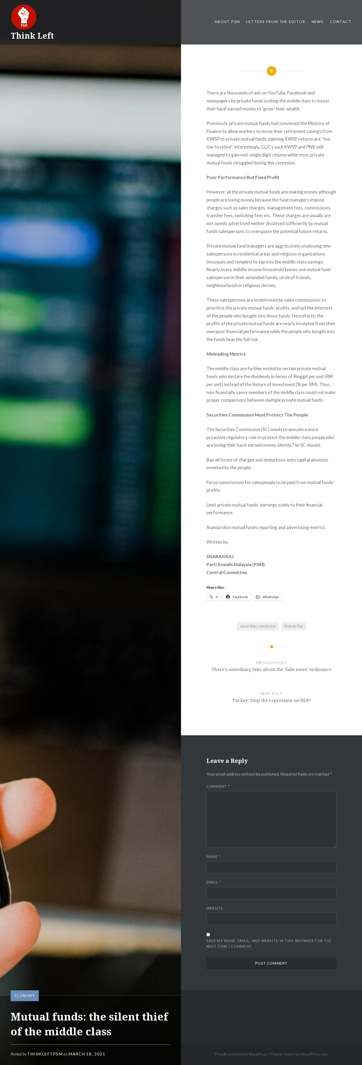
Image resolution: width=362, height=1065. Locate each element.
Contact (340, 21)
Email (213, 882)
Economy (25, 996)
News (318, 21)
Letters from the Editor (275, 21)
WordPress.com (314, 1054)
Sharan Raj (293, 626)
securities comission (258, 626)
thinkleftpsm (45, 1053)
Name (213, 856)
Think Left (32, 35)
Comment (218, 786)
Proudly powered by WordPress (241, 1054)
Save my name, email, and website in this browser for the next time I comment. (269, 943)
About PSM (227, 21)
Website (214, 908)
